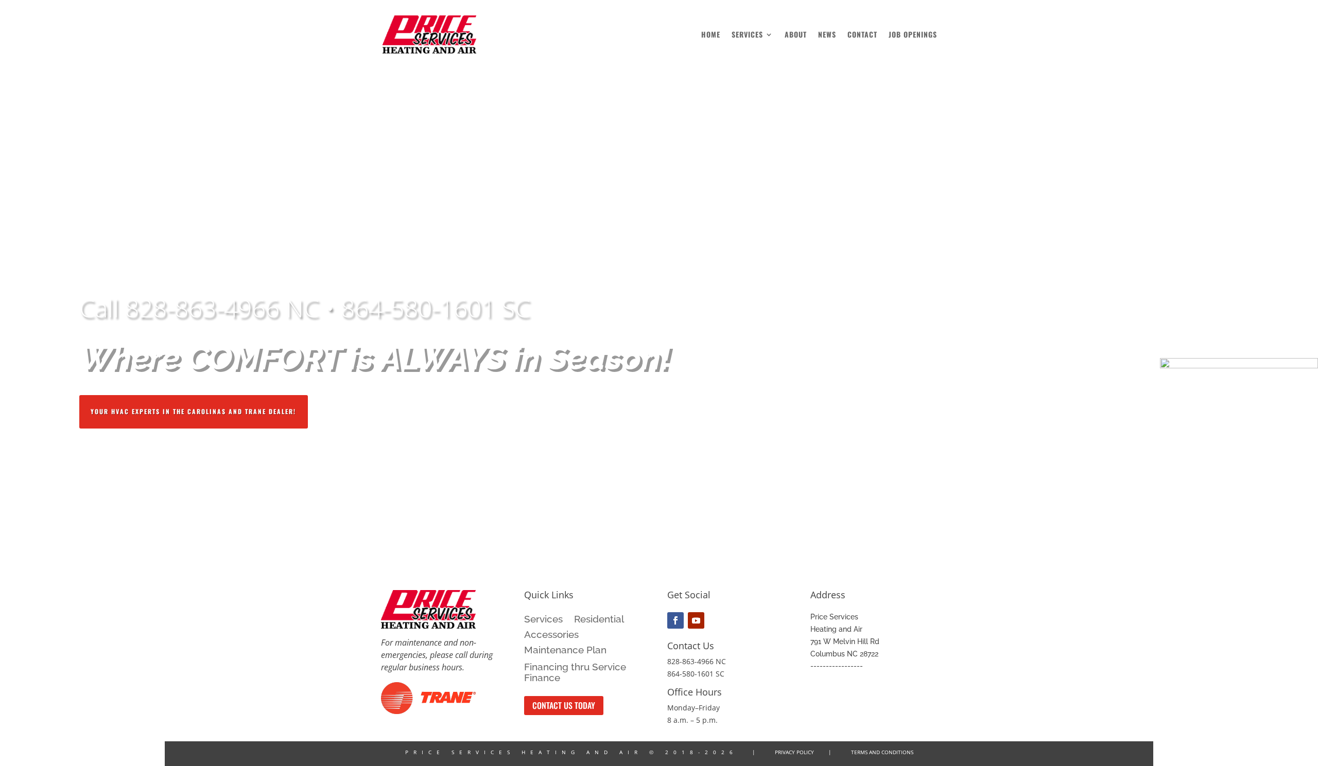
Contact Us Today (563, 705)
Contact (862, 35)
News (827, 35)
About (796, 35)
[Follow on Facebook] (675, 620)
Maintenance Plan (565, 650)
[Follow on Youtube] (696, 620)
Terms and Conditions (882, 752)
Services (747, 35)
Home (710, 35)
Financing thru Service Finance (575, 672)
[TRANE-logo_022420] (428, 711)
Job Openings (913, 35)
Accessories (551, 635)
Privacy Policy (794, 752)
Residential (599, 620)
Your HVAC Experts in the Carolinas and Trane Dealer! (193, 411)
